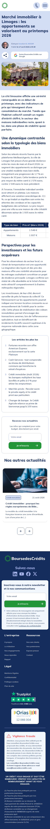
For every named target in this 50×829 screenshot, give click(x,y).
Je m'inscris (23, 445)
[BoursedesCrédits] (25, 558)
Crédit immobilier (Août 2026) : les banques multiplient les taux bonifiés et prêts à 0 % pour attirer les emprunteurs (25, 379)
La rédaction (9, 646)
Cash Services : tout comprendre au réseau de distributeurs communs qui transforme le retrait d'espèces (25, 364)
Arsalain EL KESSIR (26, 44)
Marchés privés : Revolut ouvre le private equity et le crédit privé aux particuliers (24, 391)
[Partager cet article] (5, 55)
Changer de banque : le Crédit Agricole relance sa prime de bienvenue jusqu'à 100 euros (24, 403)
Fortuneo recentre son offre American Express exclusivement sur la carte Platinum (22, 350)
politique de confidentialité (30, 626)
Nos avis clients (32, 642)
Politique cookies (11, 682)
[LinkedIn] (15, 574)
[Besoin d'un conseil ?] (36, 5)
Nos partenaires (33, 646)
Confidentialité (10, 677)
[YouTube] (21, 574)
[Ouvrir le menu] (45, 5)
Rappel (7, 659)
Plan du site (9, 686)
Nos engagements (12, 651)
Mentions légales (11, 673)
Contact (29, 655)
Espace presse (32, 651)
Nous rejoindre (10, 655)
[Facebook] (28, 574)
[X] (35, 574)
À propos (8, 642)
